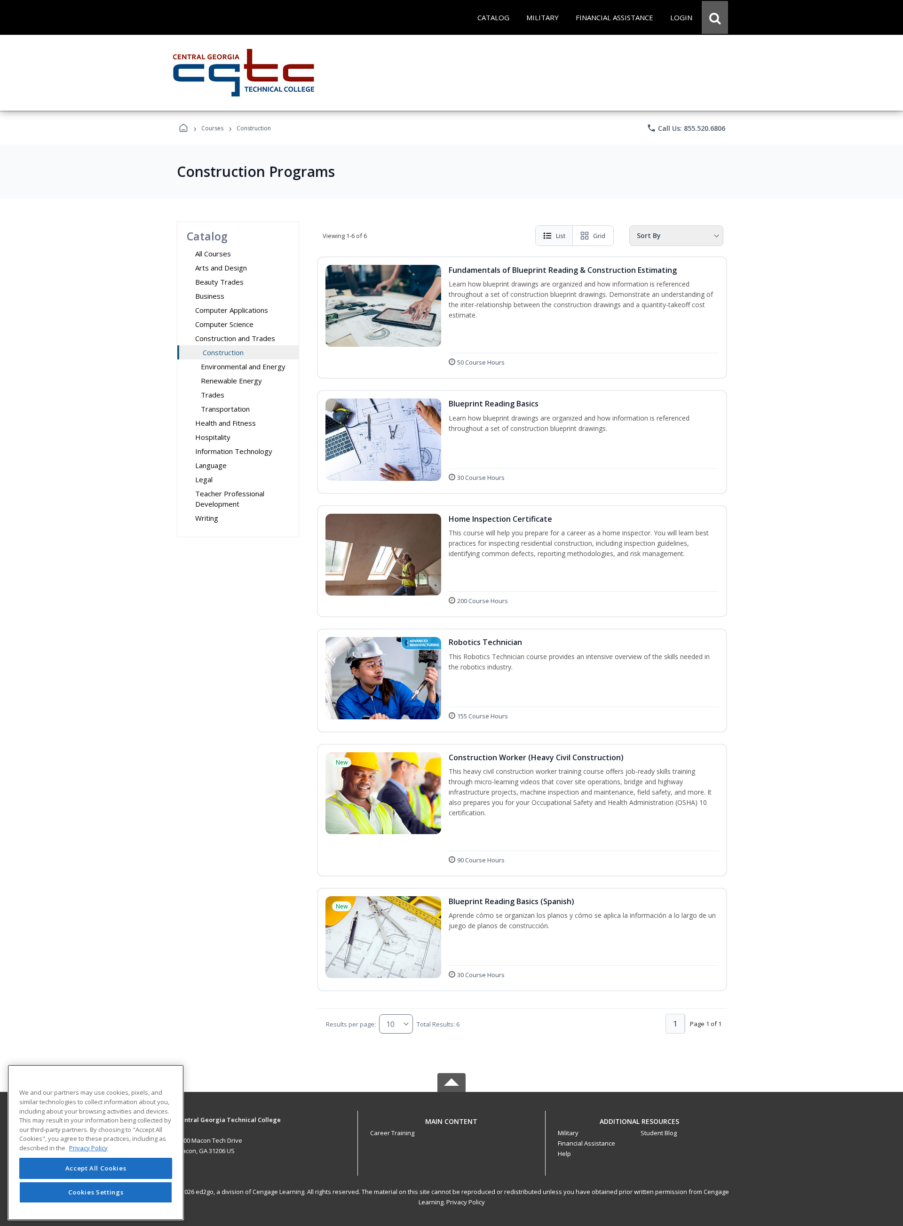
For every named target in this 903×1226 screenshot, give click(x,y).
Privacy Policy (465, 1202)
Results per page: (351, 1024)
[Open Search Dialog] (715, 17)
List (560, 235)
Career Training (392, 1133)
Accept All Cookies (96, 1168)
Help (564, 1153)
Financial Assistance (586, 1143)
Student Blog (659, 1133)
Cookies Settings (96, 1192)
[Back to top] (451, 1126)
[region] (96, 1142)
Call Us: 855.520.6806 (686, 128)
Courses (212, 128)
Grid (599, 235)
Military (568, 1133)
